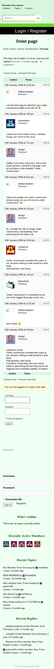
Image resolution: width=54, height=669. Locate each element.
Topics (17, 8)
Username (9, 476)
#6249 (46, 240)
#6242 (46, 177)
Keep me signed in (15, 419)
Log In (8, 423)
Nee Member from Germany (17, 567)
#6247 (46, 329)
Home (5, 49)
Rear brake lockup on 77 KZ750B (20, 602)
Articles (6, 8)
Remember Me (13, 499)
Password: (9, 407)
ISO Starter (9, 594)
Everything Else (32, 49)
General (20, 49)
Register (21, 503)
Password (8, 487)
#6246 (46, 208)
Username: (9, 396)
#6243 (46, 303)
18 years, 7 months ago (23, 61)
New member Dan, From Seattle (19, 583)
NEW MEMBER (11, 575)
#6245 (46, 142)
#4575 (46, 85)
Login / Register (31, 30)
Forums (28, 8)
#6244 (46, 114)
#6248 (46, 274)
